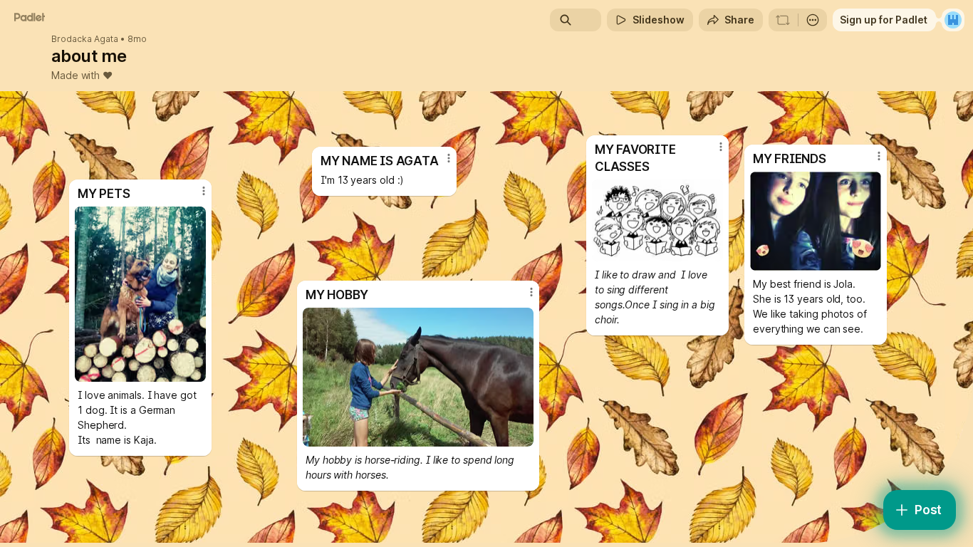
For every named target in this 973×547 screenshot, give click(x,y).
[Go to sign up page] (953, 20)
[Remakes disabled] (783, 20)
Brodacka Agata (84, 39)
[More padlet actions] (812, 20)
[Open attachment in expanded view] (418, 377)
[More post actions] (449, 158)
